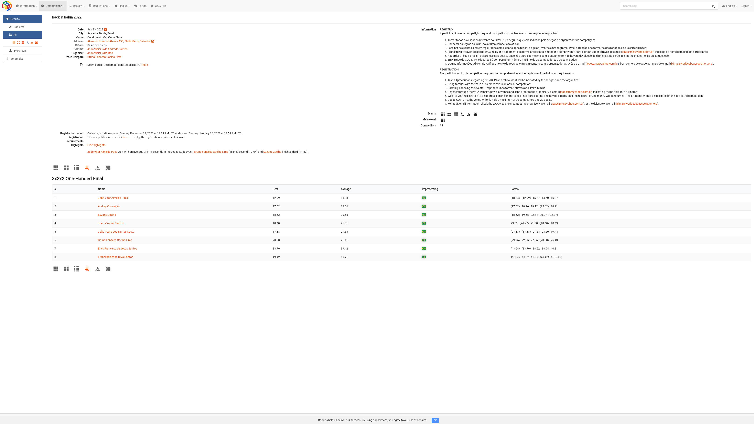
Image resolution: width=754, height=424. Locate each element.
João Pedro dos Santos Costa (116, 231)
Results (15, 19)
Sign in (745, 5)
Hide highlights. (96, 145)
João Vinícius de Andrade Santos (107, 49)
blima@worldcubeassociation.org (691, 63)
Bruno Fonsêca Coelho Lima (104, 56)
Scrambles (16, 58)
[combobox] (669, 6)
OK (435, 420)
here (145, 64)
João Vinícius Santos (100, 53)
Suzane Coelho (272, 151)
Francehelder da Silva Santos (115, 257)
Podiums (18, 26)
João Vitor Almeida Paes (102, 151)
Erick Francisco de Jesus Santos (117, 248)
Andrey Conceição (109, 206)
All (14, 34)
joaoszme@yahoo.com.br (637, 51)
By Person (19, 50)
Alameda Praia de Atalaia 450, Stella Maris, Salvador (119, 41)
